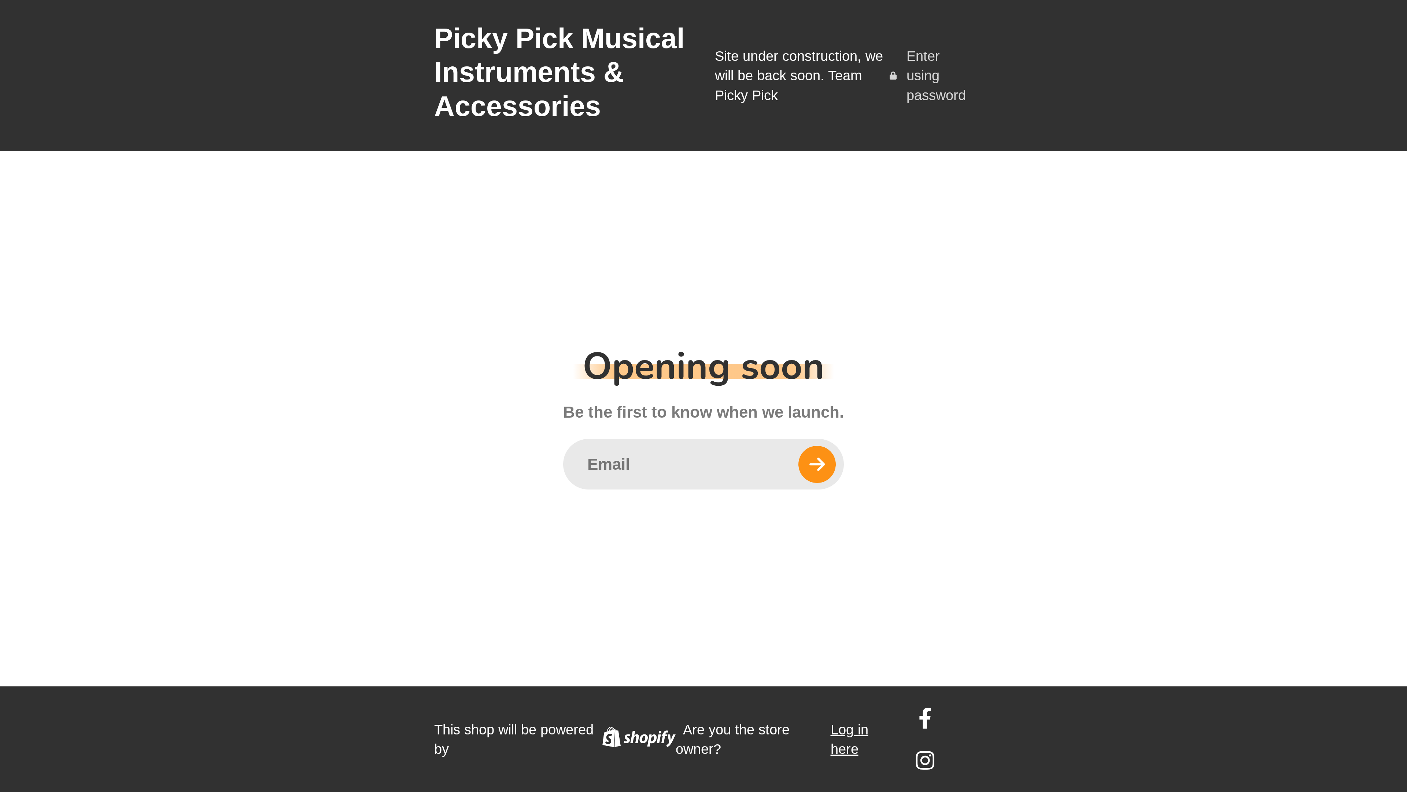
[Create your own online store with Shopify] (639, 739)
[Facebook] (925, 718)
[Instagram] (925, 760)
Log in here (849, 739)
